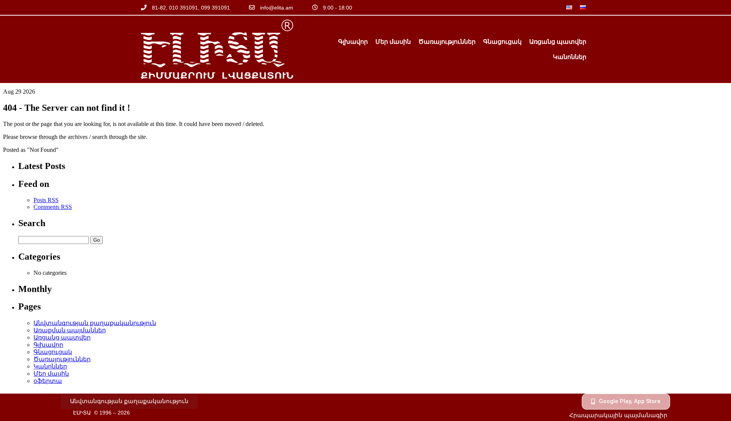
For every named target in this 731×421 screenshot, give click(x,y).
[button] (129, 401)
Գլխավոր (353, 41)
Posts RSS (46, 200)
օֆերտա (48, 381)
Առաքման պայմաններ (70, 330)
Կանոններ (569, 57)
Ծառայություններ (447, 41)
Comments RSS (53, 207)
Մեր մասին (393, 41)
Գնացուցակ (502, 41)
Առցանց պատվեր (557, 41)
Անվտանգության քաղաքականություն (95, 323)
